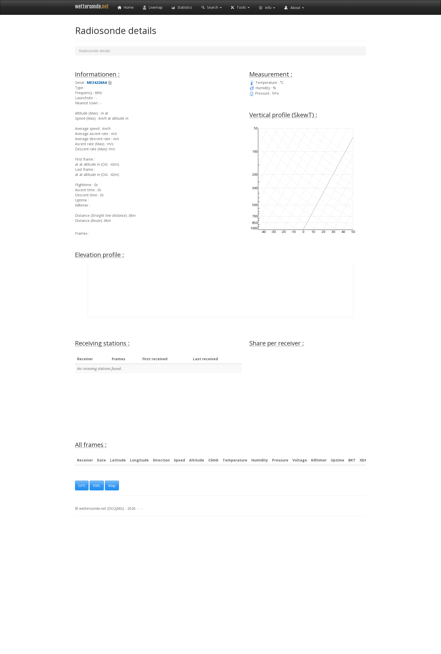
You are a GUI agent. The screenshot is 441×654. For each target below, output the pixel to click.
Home (128, 7)
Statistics (184, 7)
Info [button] (268, 7)
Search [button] (212, 7)
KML (97, 485)
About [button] (295, 7)
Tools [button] (241, 7)
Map (112, 485)
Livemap (155, 7)
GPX (81, 485)
